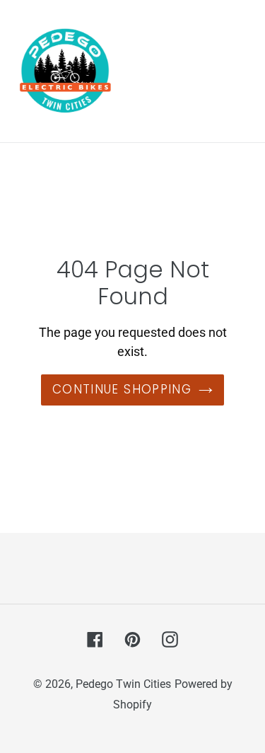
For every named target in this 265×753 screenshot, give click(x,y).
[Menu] (240, 71)
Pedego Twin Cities (123, 684)
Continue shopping (122, 389)
